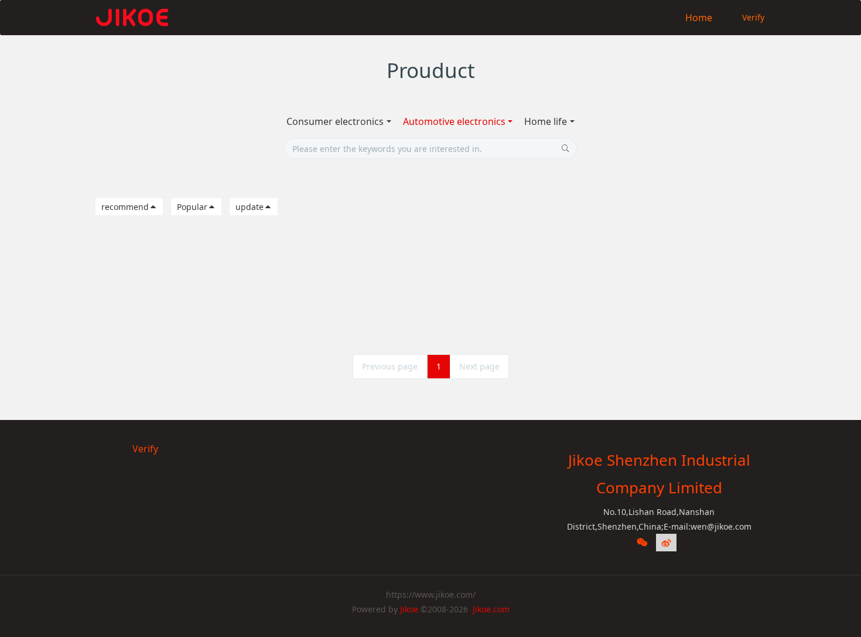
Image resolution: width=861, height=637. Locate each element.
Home (698, 17)
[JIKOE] (132, 17)
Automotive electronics (454, 121)
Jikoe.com (491, 609)
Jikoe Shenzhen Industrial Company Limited (659, 473)
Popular (192, 206)
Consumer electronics (335, 121)
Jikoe (409, 609)
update (249, 206)
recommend (125, 206)
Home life (545, 121)
